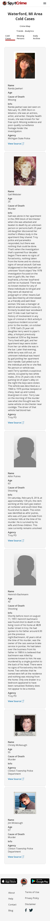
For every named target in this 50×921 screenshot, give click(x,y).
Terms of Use (32, 892)
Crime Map (25, 26)
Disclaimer (30, 904)
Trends (19, 31)
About (11, 892)
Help (10, 898)
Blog (10, 910)
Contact (12, 904)
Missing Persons (20, 37)
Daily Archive (36, 37)
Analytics (29, 31)
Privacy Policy (32, 898)
